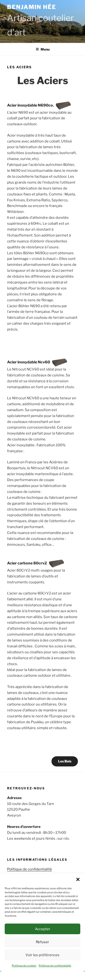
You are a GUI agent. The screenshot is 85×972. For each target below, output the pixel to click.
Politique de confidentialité (55, 965)
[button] (78, 879)
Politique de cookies (24, 965)
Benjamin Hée (31, 7)
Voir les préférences (43, 955)
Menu (45, 49)
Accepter (42, 929)
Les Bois (64, 761)
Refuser (42, 942)
